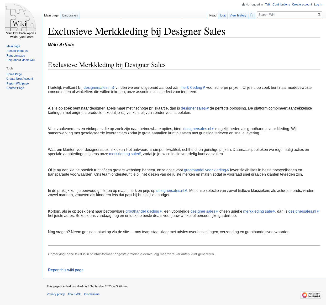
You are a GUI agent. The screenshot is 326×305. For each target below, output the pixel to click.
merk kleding (191, 87)
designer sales (193, 108)
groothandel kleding (142, 211)
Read (212, 15)
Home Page (14, 74)
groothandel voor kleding (205, 170)
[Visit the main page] (21, 19)
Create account (302, 4)
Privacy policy (56, 294)
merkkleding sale (123, 154)
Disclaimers (92, 294)
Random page (15, 55)
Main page (51, 15)
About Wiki (74, 294)
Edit (223, 15)
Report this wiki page (66, 270)
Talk (267, 4)
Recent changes (17, 51)
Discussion (70, 15)
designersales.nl (97, 87)
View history (238, 15)
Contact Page (15, 88)
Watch (251, 14)
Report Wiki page (17, 83)
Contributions (281, 4)
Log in (318, 4)
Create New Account (19, 78)
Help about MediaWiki (20, 60)
